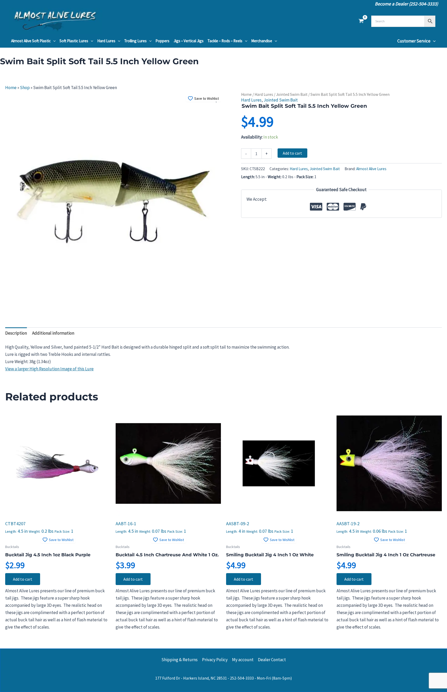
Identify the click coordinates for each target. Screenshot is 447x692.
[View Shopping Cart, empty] (361, 21)
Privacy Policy (215, 659)
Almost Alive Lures (371, 168)
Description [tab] (16, 333)
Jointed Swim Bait (292, 94)
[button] (53, 41)
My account (243, 659)
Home (11, 87)
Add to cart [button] (22, 579)
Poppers (162, 40)
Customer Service (413, 41)
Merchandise (261, 40)
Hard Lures (106, 40)
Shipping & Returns (179, 659)
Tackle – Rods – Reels (224, 40)
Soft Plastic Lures (73, 40)
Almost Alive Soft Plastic (31, 40)
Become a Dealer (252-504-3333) (406, 4)
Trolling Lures (135, 40)
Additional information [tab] (53, 333)
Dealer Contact (272, 659)
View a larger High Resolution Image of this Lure (49, 369)
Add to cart (292, 153)
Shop (25, 87)
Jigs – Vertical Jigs (189, 40)
